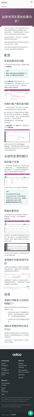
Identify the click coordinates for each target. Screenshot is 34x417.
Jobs (2, 394)
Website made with (6, 415)
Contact (3, 385)
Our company (5, 383)
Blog (2, 390)
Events (3, 388)
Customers (4, 391)
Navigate (4, 6)
